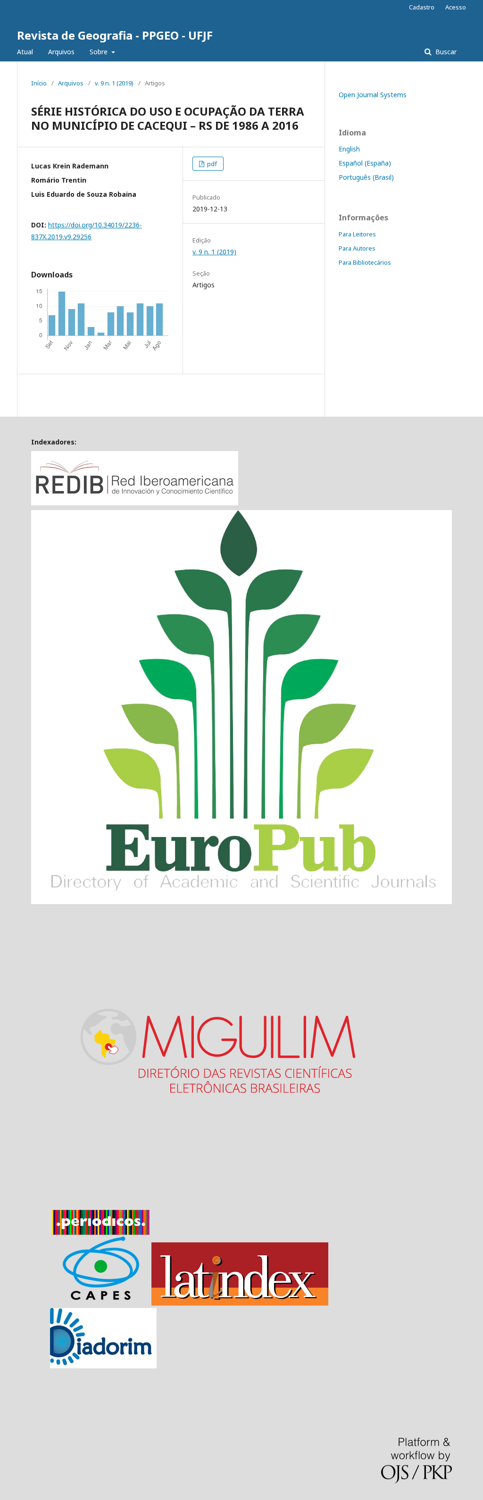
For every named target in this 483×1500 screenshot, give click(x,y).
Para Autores (357, 248)
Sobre (99, 51)
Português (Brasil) (366, 177)
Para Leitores (357, 234)
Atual (25, 51)
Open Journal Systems (373, 94)
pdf (211, 163)
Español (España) (365, 163)
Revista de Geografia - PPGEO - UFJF (115, 35)
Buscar (445, 51)
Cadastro (421, 7)
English (349, 148)
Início (39, 83)
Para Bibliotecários (365, 262)
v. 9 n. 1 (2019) (114, 83)
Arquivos (61, 51)
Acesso (455, 7)
